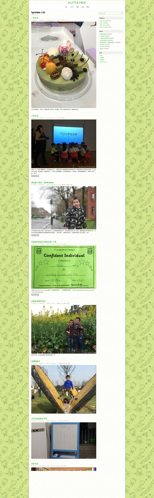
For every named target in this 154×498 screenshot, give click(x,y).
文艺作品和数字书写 (39, 418)
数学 (68, 420)
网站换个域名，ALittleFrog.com (42, 182)
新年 (66, 363)
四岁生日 (34, 463)
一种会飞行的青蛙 (104, 38)
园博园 (60, 363)
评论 (102, 59)
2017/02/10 (41, 244)
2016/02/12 (41, 363)
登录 (101, 55)
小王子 (72, 7)
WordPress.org (103, 61)
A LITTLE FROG (77, 2)
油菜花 (65, 303)
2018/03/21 (41, 118)
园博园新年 (35, 361)
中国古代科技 (103, 34)
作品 (60, 420)
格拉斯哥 (64, 184)
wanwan (34, 20)
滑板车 (67, 184)
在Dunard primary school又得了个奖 (43, 241)
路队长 (101, 48)
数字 (65, 420)
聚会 (63, 118)
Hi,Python (102, 44)
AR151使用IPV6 (103, 40)
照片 (63, 20)
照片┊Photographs (51, 184)
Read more (35, 176)
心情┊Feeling (103, 23)
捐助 (88, 7)
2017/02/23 (41, 184)
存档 (83, 7)
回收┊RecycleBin (104, 20)
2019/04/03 (41, 20)
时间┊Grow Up (50, 20)
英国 (71, 184)
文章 (102, 57)
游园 (69, 363)
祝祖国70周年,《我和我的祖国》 (107, 42)
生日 (66, 20)
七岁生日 (34, 115)
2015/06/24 (41, 420)
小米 (61, 20)
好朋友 (58, 303)
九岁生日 (102, 36)
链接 (77, 7)
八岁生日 (34, 17)
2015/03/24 (41, 466)
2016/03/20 (41, 303)
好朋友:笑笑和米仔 (38, 301)
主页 (66, 7)
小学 (60, 244)
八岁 (58, 20)
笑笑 (68, 303)
